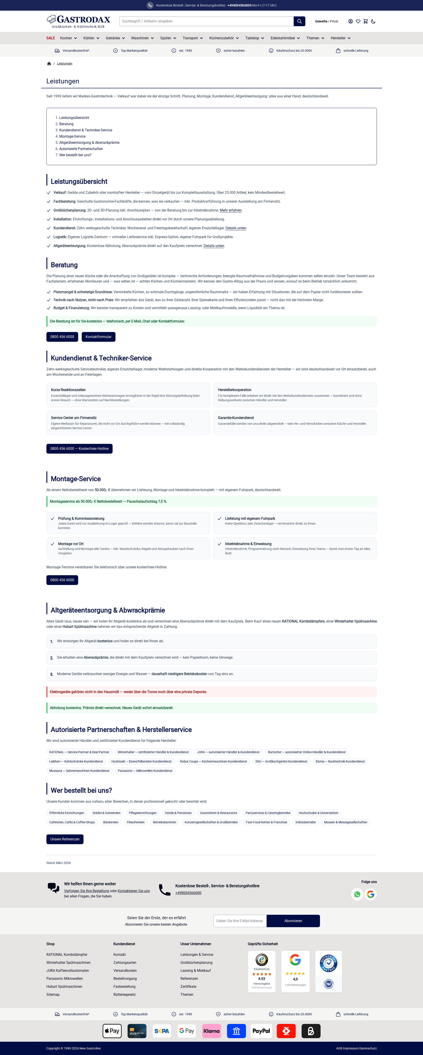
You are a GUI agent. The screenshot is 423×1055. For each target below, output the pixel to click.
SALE (50, 38)
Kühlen (88, 38)
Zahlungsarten (124, 962)
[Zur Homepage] (49, 63)
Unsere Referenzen (64, 839)
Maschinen (140, 38)
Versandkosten (125, 970)
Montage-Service (72, 136)
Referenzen (189, 978)
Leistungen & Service (197, 954)
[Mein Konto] (350, 21)
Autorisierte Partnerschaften (81, 149)
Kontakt (119, 954)
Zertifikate (188, 986)
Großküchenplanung (196, 962)
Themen (312, 38)
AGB (339, 1048)
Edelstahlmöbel (283, 38)
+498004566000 (188, 893)
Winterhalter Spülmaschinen (68, 962)
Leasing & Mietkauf (196, 970)
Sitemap (53, 994)
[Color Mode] (373, 21)
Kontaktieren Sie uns (134, 891)
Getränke (113, 38)
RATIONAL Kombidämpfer (66, 954)
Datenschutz (368, 1048)
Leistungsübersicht (74, 118)
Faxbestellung (124, 986)
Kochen (66, 38)
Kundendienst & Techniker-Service (85, 130)
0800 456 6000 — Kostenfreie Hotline (79, 448)
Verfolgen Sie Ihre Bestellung (86, 891)
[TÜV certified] (328, 984)
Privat (334, 21)
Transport (190, 38)
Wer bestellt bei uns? (75, 155)
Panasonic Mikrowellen (64, 978)
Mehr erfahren (231, 210)
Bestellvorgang (125, 978)
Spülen (165, 38)
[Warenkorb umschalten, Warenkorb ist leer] (365, 21)
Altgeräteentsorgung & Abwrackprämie (89, 142)
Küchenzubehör (221, 38)
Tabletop (252, 38)
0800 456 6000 (62, 337)
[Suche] (299, 21)
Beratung (66, 124)
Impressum (351, 1048)
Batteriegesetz (124, 994)
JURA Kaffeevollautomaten (67, 970)
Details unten (236, 228)
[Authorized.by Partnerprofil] (328, 963)
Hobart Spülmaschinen (64, 986)
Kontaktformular (98, 337)
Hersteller (338, 38)
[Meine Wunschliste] (358, 21)
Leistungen (64, 63)
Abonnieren (293, 921)
